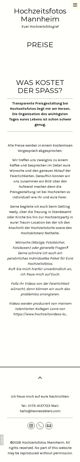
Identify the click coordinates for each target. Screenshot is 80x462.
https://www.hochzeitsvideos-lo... (40, 314)
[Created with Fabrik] (2, 440)
